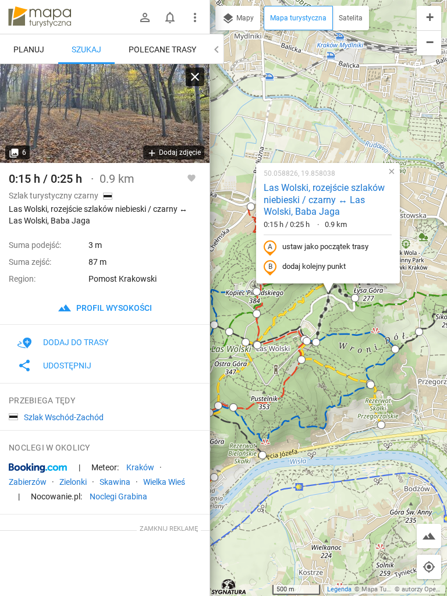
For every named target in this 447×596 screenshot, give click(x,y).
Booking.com (38, 468)
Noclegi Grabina (118, 496)
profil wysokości (113, 308)
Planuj (28, 49)
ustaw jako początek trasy (325, 246)
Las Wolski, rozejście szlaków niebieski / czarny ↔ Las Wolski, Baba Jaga (324, 200)
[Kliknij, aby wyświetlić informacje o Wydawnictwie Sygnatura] (229, 587)
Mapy (244, 18)
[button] (251, 207)
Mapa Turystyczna (387, 589)
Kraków (140, 467)
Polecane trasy (162, 49)
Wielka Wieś (164, 482)
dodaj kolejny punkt (314, 266)
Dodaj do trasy (75, 342)
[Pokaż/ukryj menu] (195, 17)
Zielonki (73, 482)
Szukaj (86, 49)
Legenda (339, 589)
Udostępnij (67, 365)
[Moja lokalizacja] (429, 567)
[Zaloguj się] (145, 17)
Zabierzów (28, 482)
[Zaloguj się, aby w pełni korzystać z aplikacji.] (191, 177)
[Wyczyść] (195, 77)
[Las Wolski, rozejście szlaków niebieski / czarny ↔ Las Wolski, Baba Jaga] (105, 113)
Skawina (115, 482)
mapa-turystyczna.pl (39, 17)
